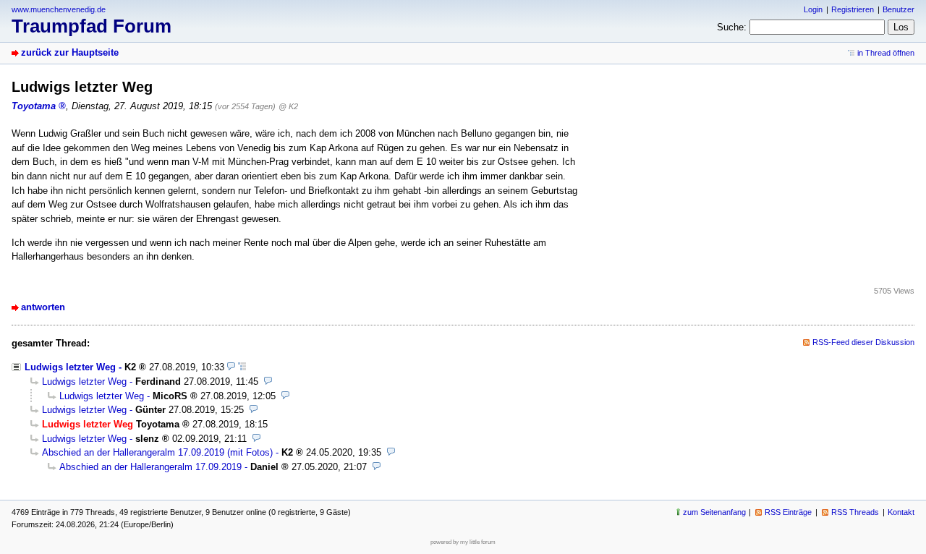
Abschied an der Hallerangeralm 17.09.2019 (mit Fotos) (157, 452)
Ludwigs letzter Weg (70, 367)
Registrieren (852, 9)
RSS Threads (855, 512)
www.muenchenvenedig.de (59, 9)
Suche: (732, 27)
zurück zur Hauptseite (70, 52)
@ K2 (288, 106)
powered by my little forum (463, 542)
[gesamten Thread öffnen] (242, 367)
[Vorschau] (231, 367)
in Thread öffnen (885, 52)
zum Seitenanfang (714, 512)
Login (813, 9)
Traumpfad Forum (91, 26)
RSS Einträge (788, 512)
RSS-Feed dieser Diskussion (863, 342)
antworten (43, 307)
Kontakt (901, 512)
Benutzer (898, 9)
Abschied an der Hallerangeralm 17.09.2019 (150, 466)
